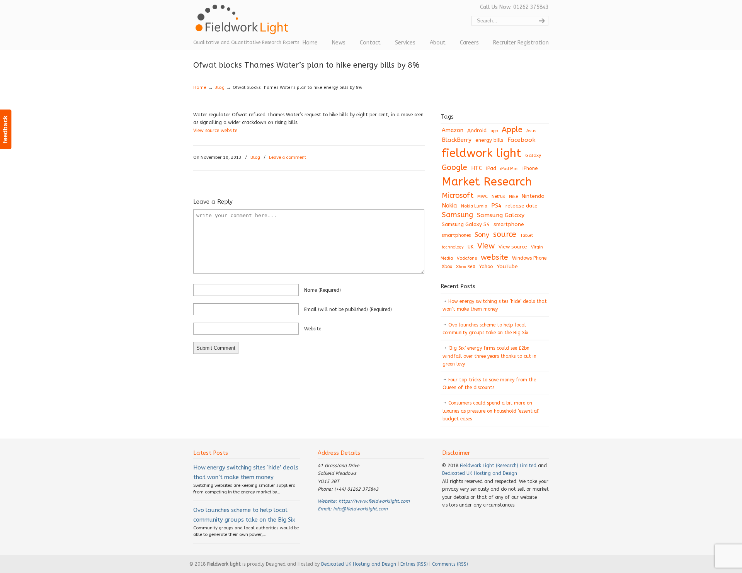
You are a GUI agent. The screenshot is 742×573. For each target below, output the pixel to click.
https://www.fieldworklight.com (374, 501)
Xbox (447, 266)
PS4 (496, 205)
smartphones (456, 235)
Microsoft (457, 195)
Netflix (498, 196)
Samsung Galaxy (500, 215)
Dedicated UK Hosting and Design (479, 473)
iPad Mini (509, 168)
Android (477, 131)
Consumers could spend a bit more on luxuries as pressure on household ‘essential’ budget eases (490, 411)
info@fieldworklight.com (360, 509)
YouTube (507, 267)
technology (453, 247)
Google (454, 167)
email (348, 309)
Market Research (487, 182)
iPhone (530, 168)
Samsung (457, 215)
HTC (476, 168)
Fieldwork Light (243, 23)
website (312, 329)
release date (521, 205)
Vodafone (467, 258)
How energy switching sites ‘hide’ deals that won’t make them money (494, 305)
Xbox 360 (465, 266)
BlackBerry (456, 139)
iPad (491, 168)
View (486, 245)
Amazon (452, 130)
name (322, 290)
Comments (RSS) (450, 564)
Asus (531, 130)
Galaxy (533, 155)
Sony (482, 234)
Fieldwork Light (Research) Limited (498, 465)
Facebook (521, 139)
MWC (482, 196)
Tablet (526, 235)
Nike (513, 196)
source (504, 234)
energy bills (489, 140)
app (494, 130)
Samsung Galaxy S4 (466, 224)
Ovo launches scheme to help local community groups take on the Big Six (485, 328)
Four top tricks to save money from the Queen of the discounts (489, 383)
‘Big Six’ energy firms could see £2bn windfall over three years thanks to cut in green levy (489, 356)
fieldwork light (481, 153)
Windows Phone (529, 258)
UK (470, 247)
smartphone (509, 224)
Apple (512, 129)
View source (513, 247)
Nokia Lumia (474, 206)
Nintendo (533, 196)
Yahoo (486, 266)
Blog (219, 87)
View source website (215, 130)
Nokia (449, 205)
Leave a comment (287, 157)
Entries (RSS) (414, 564)
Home (199, 87)
